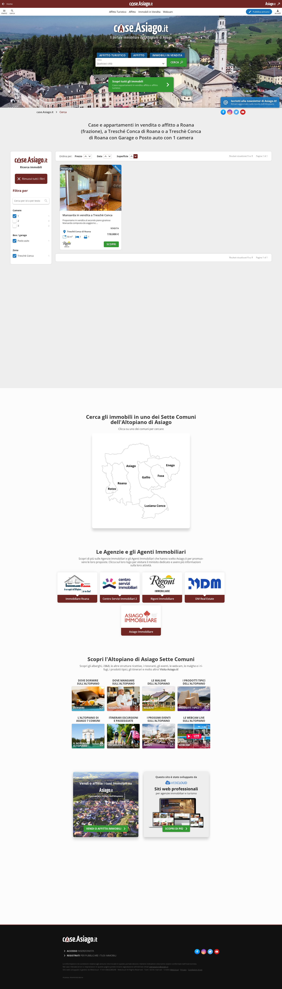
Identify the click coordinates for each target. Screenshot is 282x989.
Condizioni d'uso (195, 969)
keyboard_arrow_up (86, 156)
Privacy (183, 969)
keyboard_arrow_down (90, 156)
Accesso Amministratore (73, 977)
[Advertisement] (31, 318)
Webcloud (174, 969)
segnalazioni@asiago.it (158, 967)
